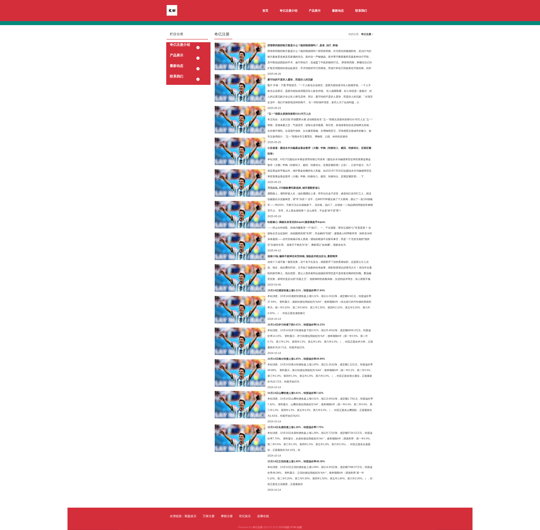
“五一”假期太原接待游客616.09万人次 (289, 113)
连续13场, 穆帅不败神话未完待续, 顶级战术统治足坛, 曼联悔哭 (302, 256)
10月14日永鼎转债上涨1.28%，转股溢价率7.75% (295, 427)
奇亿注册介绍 (288, 10)
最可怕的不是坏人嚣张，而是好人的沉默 (290, 79)
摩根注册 (227, 516)
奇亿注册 (366, 34)
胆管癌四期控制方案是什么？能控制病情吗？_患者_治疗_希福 (302, 45)
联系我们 (361, 10)
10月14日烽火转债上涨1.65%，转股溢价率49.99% (296, 358)
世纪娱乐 (245, 516)
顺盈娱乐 (190, 516)
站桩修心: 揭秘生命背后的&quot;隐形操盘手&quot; (296, 222)
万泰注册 (209, 516)
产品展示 (315, 10)
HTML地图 (296, 527)
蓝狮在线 (263, 516)
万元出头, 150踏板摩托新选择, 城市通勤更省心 (293, 187)
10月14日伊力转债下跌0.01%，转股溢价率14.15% (296, 324)
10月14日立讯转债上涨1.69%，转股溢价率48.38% (296, 461)
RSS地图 (284, 527)
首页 (265, 10)
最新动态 (338, 10)
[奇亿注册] (172, 10)
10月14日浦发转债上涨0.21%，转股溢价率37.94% (296, 290)
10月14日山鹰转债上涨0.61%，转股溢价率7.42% (295, 393)
